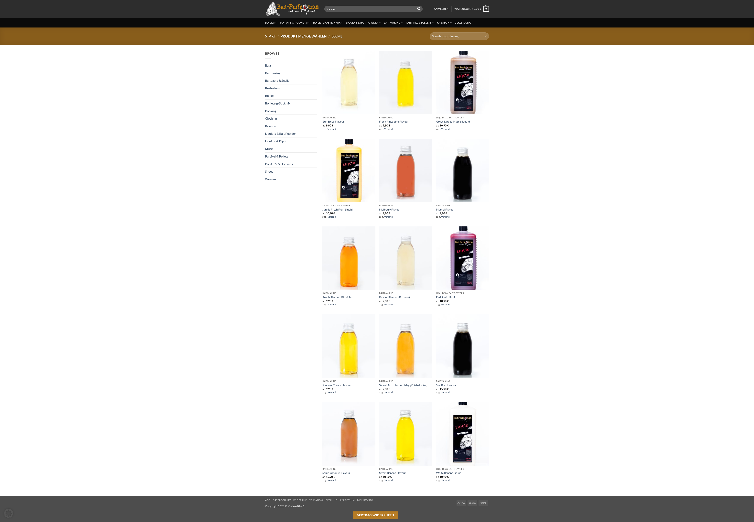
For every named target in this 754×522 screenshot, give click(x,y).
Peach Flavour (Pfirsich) (336, 297)
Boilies (270, 22)
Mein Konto (365, 500)
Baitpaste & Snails (277, 80)
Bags (268, 65)
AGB (267, 500)
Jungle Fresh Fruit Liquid (337, 209)
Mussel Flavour (445, 209)
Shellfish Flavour (446, 385)
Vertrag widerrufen (375, 515)
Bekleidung (463, 22)
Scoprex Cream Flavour (336, 385)
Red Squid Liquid (446, 297)
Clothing (271, 118)
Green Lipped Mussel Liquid (453, 121)
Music (269, 149)
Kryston (443, 22)
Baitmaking (392, 22)
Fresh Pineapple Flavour (394, 121)
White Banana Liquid (448, 472)
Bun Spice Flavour (333, 121)
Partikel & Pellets (419, 22)
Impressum (347, 500)
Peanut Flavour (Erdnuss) (394, 297)
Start (270, 36)
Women (270, 179)
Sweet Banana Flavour (392, 472)
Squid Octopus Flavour (336, 472)
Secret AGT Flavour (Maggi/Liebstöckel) (403, 385)
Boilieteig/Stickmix (327, 22)
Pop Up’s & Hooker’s (294, 22)
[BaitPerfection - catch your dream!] (291, 9)
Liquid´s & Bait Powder (362, 22)
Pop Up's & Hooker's (279, 164)
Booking (270, 111)
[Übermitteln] (418, 9)
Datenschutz (282, 500)
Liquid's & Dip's (275, 141)
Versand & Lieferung (323, 500)
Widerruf (300, 500)
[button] (441, 9)
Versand (332, 129)
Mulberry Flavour (390, 209)
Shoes (269, 171)
